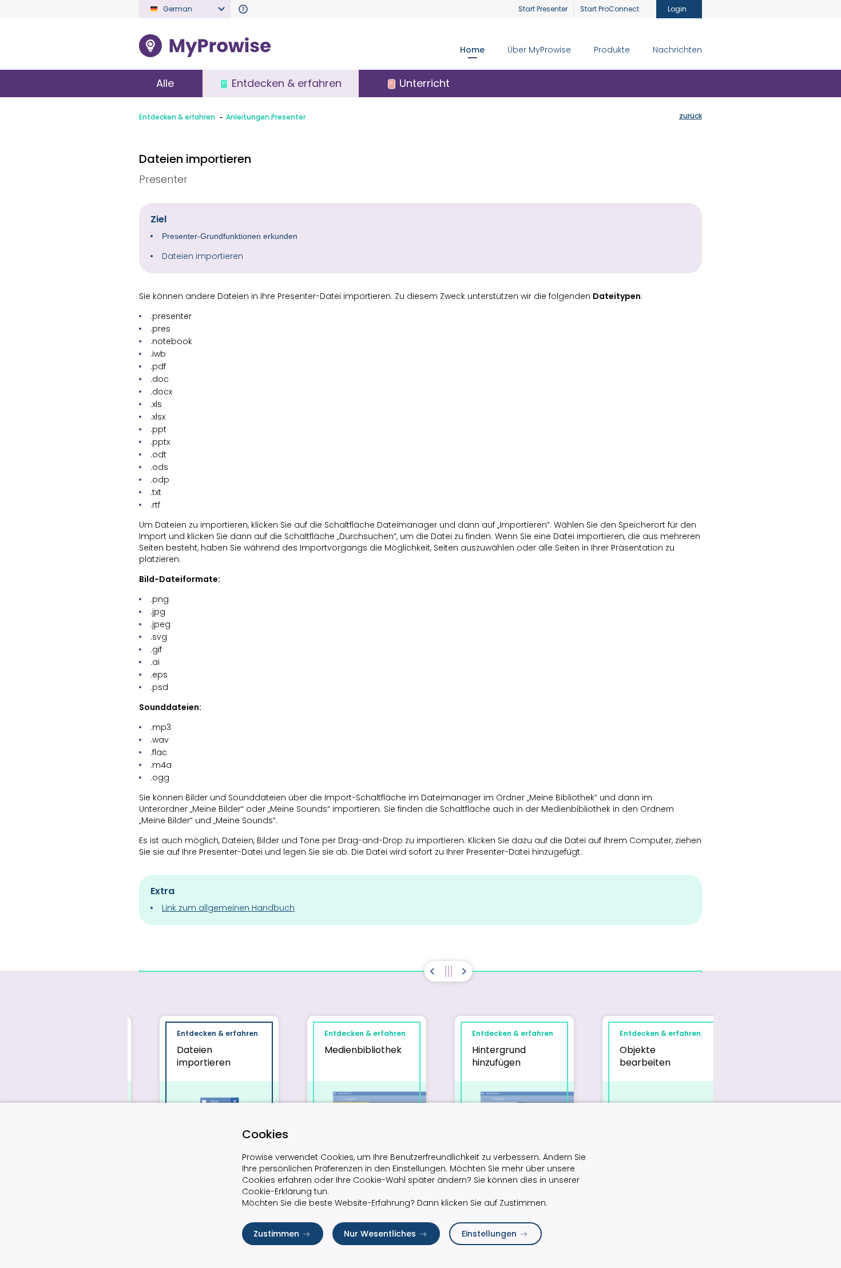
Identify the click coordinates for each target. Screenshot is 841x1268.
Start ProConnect (609, 9)
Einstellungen (489, 1233)
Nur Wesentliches (380, 1233)
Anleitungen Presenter (266, 117)
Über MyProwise (539, 49)
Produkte (612, 49)
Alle (165, 83)
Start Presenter (543, 9)
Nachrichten (677, 49)
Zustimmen (276, 1233)
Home (472, 49)
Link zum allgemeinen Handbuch (228, 908)
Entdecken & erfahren (177, 117)
